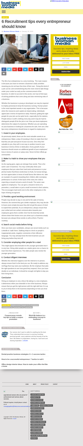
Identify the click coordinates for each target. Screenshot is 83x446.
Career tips (34, 405)
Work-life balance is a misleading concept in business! (37, 317)
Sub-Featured (28, 307)
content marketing (37, 394)
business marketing (37, 403)
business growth (37, 427)
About (34, 384)
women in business (37, 408)
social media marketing (39, 435)
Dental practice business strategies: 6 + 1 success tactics (23, 354)
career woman (36, 430)
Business (34, 438)
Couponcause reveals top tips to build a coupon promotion (13, 317)
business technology (38, 422)
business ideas (36, 411)
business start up (37, 414)
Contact (55, 384)
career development (38, 424)
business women (36, 433)
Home (27, 384)
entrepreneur (34, 305)
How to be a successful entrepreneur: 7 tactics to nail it (22, 359)
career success (36, 416)
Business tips (25, 305)
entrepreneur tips (7, 307)
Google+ (15, 418)
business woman (36, 419)
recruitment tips (18, 307)
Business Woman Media (11, 31)
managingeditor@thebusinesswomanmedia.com (18, 406)
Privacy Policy (44, 384)
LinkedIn (25, 340)
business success (15, 305)
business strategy (46, 405)
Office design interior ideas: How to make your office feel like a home (25, 365)
